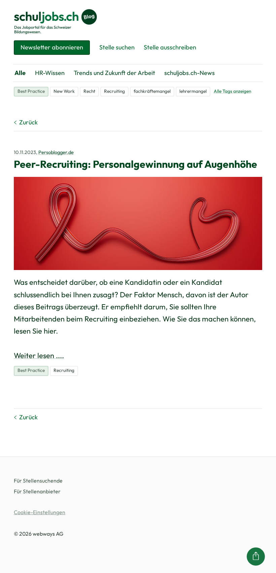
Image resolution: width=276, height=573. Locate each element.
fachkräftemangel (152, 91)
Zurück (28, 122)
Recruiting (114, 91)
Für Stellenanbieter (37, 491)
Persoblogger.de (56, 152)
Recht (89, 91)
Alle (20, 73)
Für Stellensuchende (38, 480)
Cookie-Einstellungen (39, 512)
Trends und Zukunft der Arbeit (114, 73)
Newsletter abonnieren (52, 47)
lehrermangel (193, 91)
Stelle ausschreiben (170, 47)
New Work (64, 91)
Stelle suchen (117, 47)
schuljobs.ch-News (189, 73)
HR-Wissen (50, 73)
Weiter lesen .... (39, 355)
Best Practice (31, 91)
